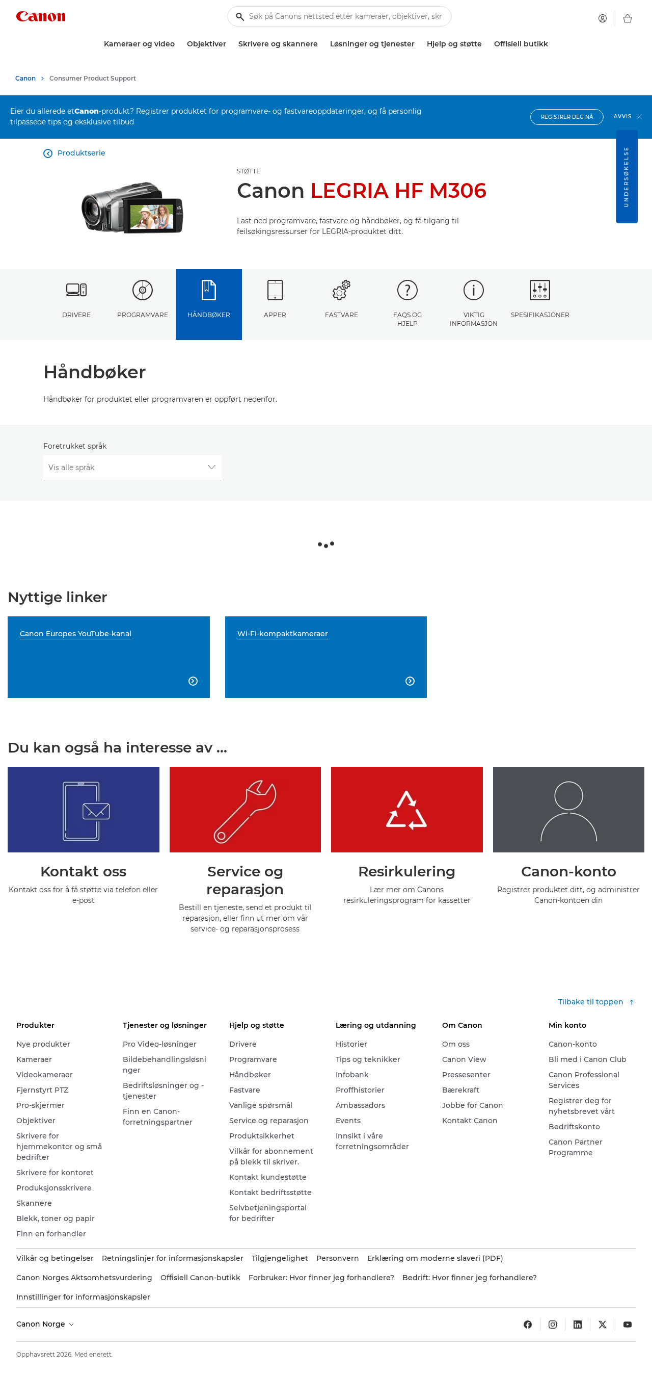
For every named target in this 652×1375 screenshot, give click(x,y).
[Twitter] (603, 1324)
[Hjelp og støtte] (486, 44)
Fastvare (341, 315)
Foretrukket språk (74, 446)
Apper (275, 315)
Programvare (142, 315)
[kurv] (627, 18)
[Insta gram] (553, 1324)
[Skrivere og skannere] (322, 44)
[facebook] (528, 1324)
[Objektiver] (230, 44)
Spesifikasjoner (540, 315)
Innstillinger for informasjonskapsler (83, 1297)
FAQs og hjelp (407, 319)
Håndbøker (208, 315)
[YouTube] (627, 1324)
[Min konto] (602, 18)
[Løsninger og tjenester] (419, 44)
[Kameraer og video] (179, 44)
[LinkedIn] (578, 1324)
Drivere (76, 315)
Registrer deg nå (567, 117)
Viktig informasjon (474, 319)
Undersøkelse (626, 176)
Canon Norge (41, 1324)
